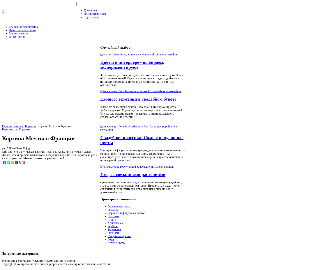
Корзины (30, 126)
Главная (7, 126)
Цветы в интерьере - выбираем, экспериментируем (132, 65)
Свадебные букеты (119, 236)
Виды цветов (17, 36)
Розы (111, 239)
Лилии (112, 219)
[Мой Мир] (16, 162)
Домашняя (90, 10)
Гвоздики (113, 209)
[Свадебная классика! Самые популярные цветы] (142, 129)
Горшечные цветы (119, 206)
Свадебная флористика (23, 26)
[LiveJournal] (20, 162)
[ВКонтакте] (5, 162)
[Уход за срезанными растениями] (137, 166)
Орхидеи (113, 232)
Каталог (18, 126)
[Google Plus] (24, 162)
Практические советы (22, 30)
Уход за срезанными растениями (132, 174)
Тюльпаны (114, 229)
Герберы (113, 226)
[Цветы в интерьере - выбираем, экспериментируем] (139, 54)
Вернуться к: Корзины (16, 129)
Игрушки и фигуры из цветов (126, 213)
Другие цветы (116, 242)
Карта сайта (91, 17)
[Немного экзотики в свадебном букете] (140, 91)
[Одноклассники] (12, 162)
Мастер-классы (18, 33)
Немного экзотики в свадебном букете (138, 99)
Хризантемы (115, 223)
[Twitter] (8, 162)
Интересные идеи (95, 13)
